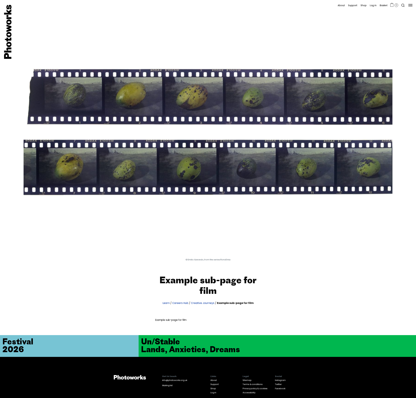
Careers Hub (180, 303)
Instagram (280, 380)
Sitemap (247, 380)
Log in (373, 5)
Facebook (280, 388)
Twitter (278, 384)
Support (352, 5)
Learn (166, 303)
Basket (384, 5)
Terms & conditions (253, 384)
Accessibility (249, 392)
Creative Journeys (202, 303)
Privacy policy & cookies (255, 388)
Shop (363, 5)
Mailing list (167, 385)
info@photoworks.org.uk (174, 380)
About (341, 5)
